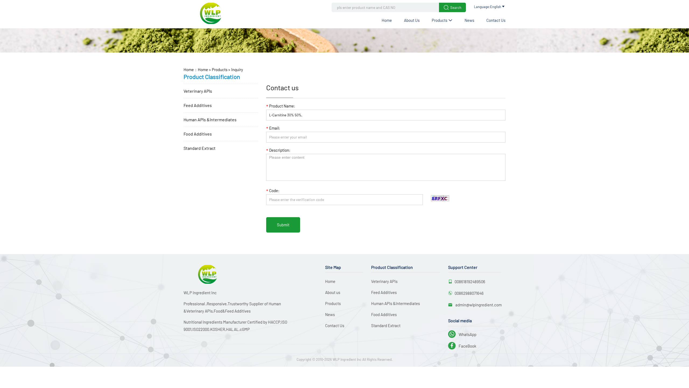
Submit (283, 224)
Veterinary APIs (198, 90)
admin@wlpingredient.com (478, 304)
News (469, 20)
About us (412, 20)
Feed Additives (198, 105)
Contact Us (495, 20)
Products (442, 20)
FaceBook (462, 346)
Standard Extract (200, 148)
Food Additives (198, 133)
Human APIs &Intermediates (210, 119)
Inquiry (236, 69)
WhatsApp (462, 334)
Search (452, 7)
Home (387, 20)
